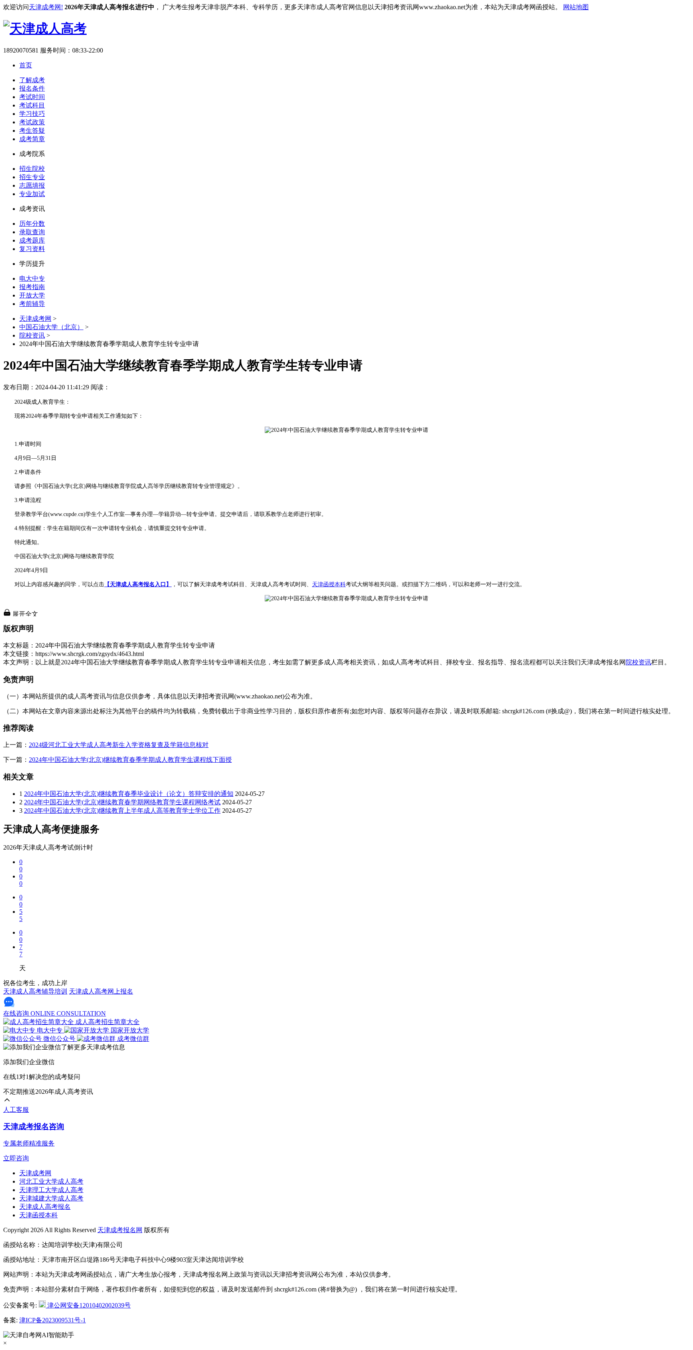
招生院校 (32, 168)
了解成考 (32, 80)
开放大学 (32, 295)
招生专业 (32, 177)
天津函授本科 (329, 584)
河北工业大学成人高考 (51, 1181)
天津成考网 (35, 318)
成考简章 (32, 139)
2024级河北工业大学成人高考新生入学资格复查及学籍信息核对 (119, 744)
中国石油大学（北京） (51, 327)
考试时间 (32, 96)
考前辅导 (32, 303)
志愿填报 (32, 185)
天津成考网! (46, 7)
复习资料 (32, 248)
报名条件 (32, 88)
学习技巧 (32, 113)
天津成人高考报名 (45, 1206)
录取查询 (32, 232)
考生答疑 (32, 130)
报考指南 (32, 286)
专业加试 (32, 193)
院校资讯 (32, 335)
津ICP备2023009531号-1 (52, 1320)
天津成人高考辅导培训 (35, 991)
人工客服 (16, 1109)
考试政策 (32, 122)
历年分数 (32, 223)
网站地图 (576, 7)
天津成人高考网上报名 (101, 991)
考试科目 (32, 105)
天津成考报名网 (119, 1230)
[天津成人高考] (45, 28)
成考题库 (32, 240)
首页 (25, 65)
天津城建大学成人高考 (51, 1198)
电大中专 (32, 278)
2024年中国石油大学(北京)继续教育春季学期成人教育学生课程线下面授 (130, 759)
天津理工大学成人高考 (51, 1189)
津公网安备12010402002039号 (88, 1305)
